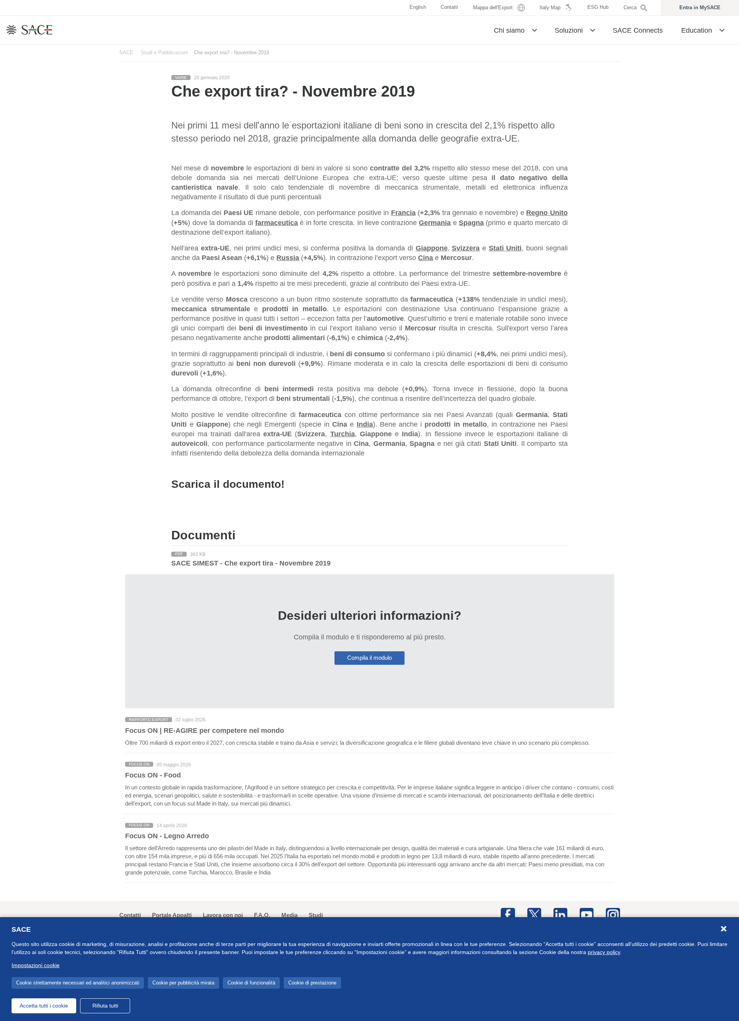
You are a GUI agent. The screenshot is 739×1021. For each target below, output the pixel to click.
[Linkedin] (560, 914)
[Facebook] (508, 914)
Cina (425, 258)
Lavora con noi (223, 915)
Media (289, 915)
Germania (435, 223)
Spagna (471, 223)
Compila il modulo (369, 657)
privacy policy (604, 952)
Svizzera (466, 248)
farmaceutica (276, 223)
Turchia (342, 434)
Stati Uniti (505, 248)
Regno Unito (546, 213)
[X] (534, 914)
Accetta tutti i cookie (44, 1006)
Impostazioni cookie (36, 965)
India (365, 424)
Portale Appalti (172, 915)
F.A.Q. (262, 915)
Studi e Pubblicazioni (164, 52)
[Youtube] (587, 914)
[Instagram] (613, 914)
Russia (287, 258)
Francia (403, 213)
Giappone (432, 248)
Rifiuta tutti (105, 1006)
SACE (126, 52)
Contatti (130, 915)
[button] (534, 29)
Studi (316, 915)
